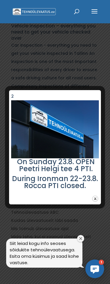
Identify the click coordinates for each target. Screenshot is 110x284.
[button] (94, 269)
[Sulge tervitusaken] (80, 238)
